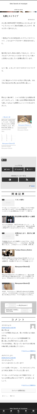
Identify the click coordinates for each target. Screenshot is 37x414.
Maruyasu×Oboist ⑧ (8, 143)
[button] (33, 253)
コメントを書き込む (18, 390)
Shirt (5, 160)
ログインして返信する (29, 351)
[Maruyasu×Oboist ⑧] (9, 138)
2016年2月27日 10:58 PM (9, 358)
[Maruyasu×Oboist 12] (25, 119)
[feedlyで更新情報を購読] (10, 179)
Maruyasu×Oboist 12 (24, 125)
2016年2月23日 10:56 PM (9, 327)
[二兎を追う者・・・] (10, 123)
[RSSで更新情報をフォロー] (27, 179)
